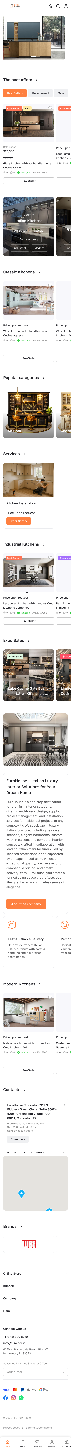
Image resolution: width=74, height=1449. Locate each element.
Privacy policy (11, 1427)
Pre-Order (28, 180)
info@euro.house (14, 1343)
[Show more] (65, 1105)
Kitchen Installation (21, 503)
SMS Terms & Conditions (37, 1427)
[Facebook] (5, 1397)
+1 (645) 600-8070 (15, 1336)
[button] (21, 1194)
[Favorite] (50, 108)
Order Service (19, 521)
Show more (18, 1139)
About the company (26, 904)
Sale (61, 93)
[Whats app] (21, 1397)
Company (10, 1298)
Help (6, 1310)
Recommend (40, 93)
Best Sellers (15, 93)
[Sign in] (66, 6)
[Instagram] (13, 1397)
